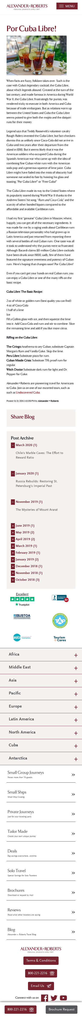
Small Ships (17, 794)
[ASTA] (22, 637)
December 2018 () (29, 566)
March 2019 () (26, 546)
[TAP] (60, 620)
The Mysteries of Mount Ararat (37, 510)
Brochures (20, 892)
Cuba (13, 745)
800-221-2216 (18, 1009)
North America (22, 732)
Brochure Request (62, 1009)
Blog (22, 931)
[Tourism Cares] (60, 639)
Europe (15, 706)
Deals (22, 853)
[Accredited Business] (60, 598)
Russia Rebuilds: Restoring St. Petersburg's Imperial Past (37, 484)
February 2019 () (28, 553)
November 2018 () (29, 573)
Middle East (20, 667)
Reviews (24, 912)
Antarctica (18, 758)
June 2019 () (25, 525)
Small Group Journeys (26, 774)
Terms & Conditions (41, 960)
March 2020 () (26, 445)
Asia (13, 681)
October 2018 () (28, 580)
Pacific (15, 693)
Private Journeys (21, 813)
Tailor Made (22, 833)
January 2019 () (27, 559)
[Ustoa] (22, 616)
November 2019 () (29, 502)
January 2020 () (27, 473)
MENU (69, 6)
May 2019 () (25, 532)
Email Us (39, 986)
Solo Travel (22, 872)
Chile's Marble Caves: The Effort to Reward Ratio (39, 455)
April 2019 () (25, 539)
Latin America (21, 719)
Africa (14, 655)
